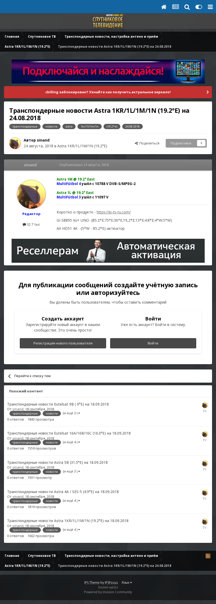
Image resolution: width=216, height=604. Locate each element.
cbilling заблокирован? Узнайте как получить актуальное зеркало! (108, 92)
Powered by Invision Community (108, 592)
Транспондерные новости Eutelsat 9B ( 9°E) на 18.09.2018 (58, 404)
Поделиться (148, 143)
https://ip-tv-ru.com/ (114, 212)
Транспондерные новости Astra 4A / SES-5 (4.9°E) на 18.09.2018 (63, 491)
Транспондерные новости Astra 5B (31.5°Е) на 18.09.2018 (57, 462)
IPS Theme (92, 582)
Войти (153, 343)
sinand (43, 140)
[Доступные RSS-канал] (208, 556)
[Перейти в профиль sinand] (15, 143)
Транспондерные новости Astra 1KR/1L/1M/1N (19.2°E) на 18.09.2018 (68, 520)
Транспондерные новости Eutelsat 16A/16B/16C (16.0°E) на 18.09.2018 (69, 433)
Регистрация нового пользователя (62, 343)
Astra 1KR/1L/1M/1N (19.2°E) (82, 145)
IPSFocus (111, 582)
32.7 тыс (33, 224)
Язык (126, 582)
